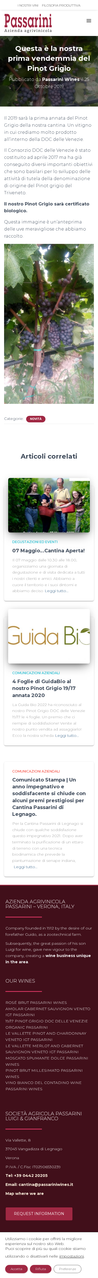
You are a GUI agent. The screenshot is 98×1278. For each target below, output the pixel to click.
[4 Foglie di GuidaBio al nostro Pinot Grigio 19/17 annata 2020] (49, 636)
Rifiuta (40, 1269)
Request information (39, 1213)
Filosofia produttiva (61, 5)
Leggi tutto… (57, 590)
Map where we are (24, 1193)
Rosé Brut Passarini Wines (36, 1002)
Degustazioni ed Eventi (35, 542)
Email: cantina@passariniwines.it (39, 1184)
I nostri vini (28, 5)
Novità (36, 419)
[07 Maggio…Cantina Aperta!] (49, 504)
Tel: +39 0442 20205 (26, 1175)
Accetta (16, 1269)
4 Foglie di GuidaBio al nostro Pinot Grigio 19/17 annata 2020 (44, 688)
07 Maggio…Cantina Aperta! (48, 551)
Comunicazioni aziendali (36, 673)
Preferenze (67, 1269)
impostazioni (71, 1256)
